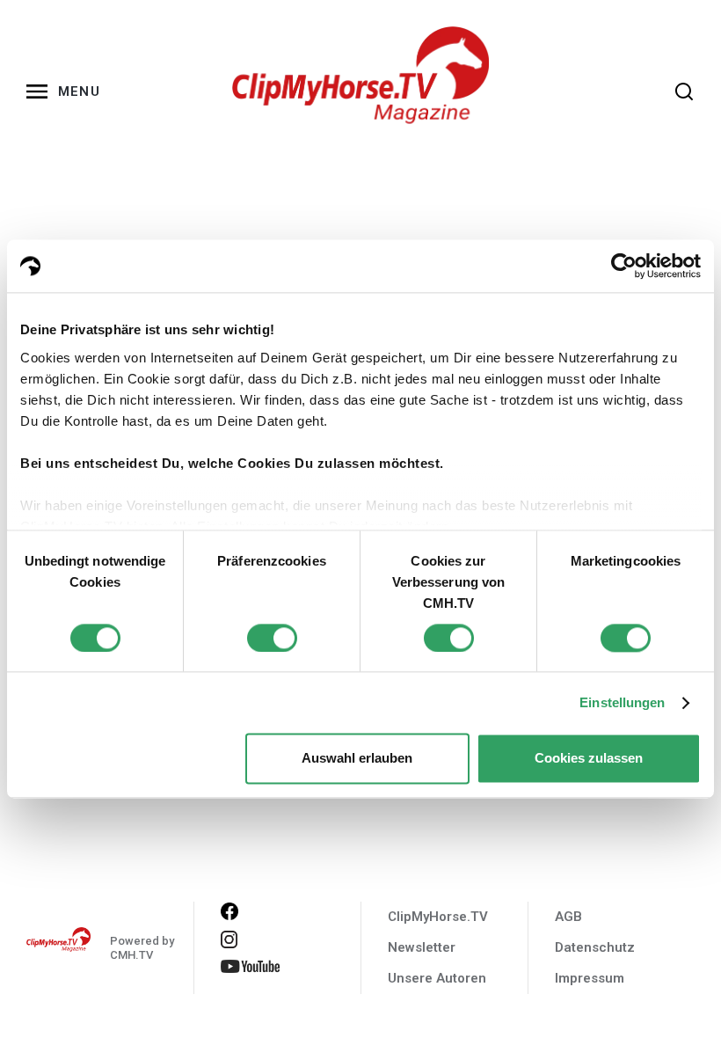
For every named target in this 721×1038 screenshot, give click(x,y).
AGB (568, 917)
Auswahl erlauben (357, 758)
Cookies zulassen (589, 758)
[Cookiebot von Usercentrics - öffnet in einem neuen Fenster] (624, 265)
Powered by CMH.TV (142, 947)
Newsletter (421, 947)
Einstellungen (622, 702)
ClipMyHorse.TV (438, 917)
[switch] (272, 638)
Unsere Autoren (437, 978)
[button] (66, 91)
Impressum (589, 978)
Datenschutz (595, 947)
